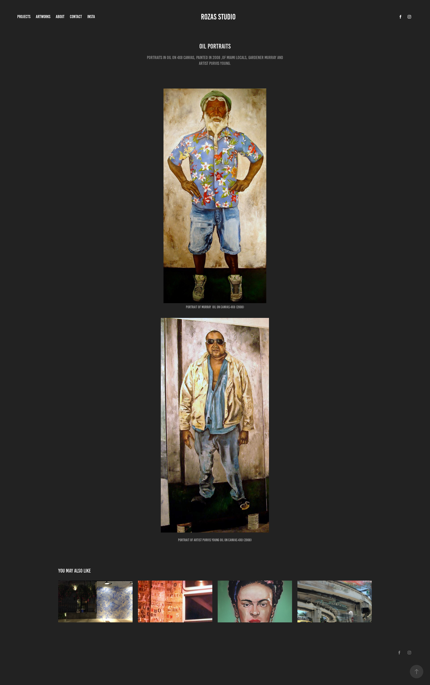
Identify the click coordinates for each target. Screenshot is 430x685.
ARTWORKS (43, 16)
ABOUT (60, 16)
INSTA (91, 16)
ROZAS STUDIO (219, 17)
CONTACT (76, 16)
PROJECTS (23, 16)
